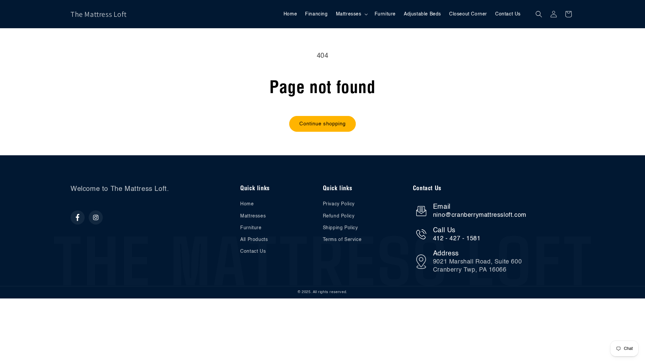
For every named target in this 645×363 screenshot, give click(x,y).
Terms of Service (342, 239)
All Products (254, 239)
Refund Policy (339, 216)
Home (247, 204)
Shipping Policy (340, 228)
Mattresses (253, 216)
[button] (351, 14)
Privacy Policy (339, 204)
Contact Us (253, 251)
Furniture (250, 228)
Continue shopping (322, 123)
